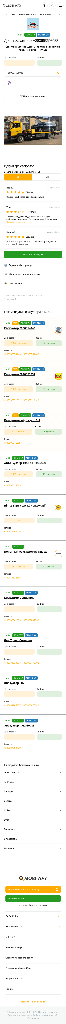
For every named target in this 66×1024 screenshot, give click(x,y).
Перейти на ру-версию (33, 1001)
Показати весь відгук (15, 222)
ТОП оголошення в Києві (33, 96)
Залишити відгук (33, 254)
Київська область (47, 14)
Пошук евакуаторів (27, 14)
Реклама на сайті (17, 898)
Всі (18, 177)
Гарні (47, 177)
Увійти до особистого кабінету (23, 889)
